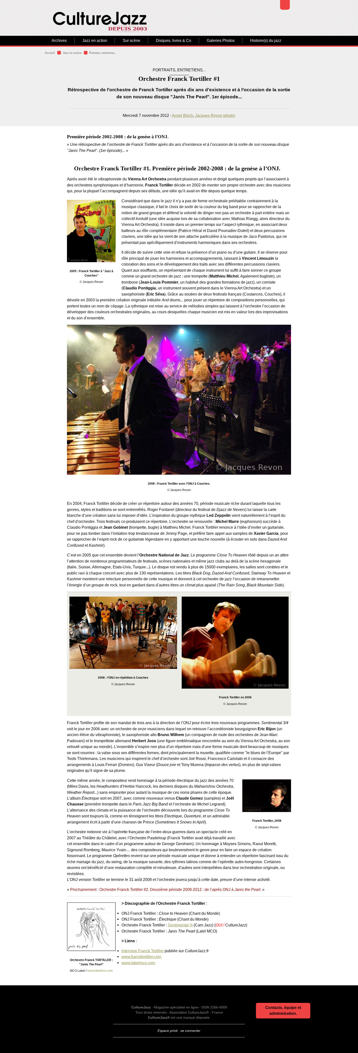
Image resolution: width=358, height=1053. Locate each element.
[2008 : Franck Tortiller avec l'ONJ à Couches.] (179, 400)
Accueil (50, 53)
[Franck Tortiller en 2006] (235, 642)
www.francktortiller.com (141, 956)
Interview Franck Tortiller (143, 951)
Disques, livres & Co (173, 40)
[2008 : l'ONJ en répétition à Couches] (123, 633)
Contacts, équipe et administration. (283, 1011)
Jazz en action (94, 40)
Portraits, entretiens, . (103, 53)
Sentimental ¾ (180, 925)
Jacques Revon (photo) (215, 115)
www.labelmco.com (100, 970)
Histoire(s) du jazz (265, 40)
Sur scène (131, 40)
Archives (59, 40)
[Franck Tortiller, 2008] (266, 795)
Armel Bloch (182, 115)
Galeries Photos (221, 40)
